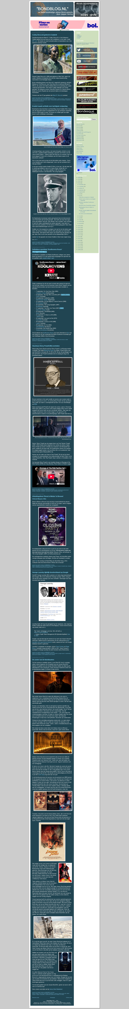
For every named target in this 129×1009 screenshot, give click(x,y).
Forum (38, 296)
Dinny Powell (49, 489)
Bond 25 (78, 129)
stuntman (48, 491)
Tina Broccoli (34, 100)
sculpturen (68, 99)
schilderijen (46, 244)
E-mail (78, 38)
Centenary (78, 130)
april (80, 217)
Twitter (78, 34)
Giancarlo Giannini (36, 99)
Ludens (38, 323)
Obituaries (38, 491)
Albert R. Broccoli (57, 95)
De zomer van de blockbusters (43, 659)
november (81, 186)
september (81, 190)
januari (80, 223)
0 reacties (52, 97)
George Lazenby (49, 653)
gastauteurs (79, 138)
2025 (79, 179)
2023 (79, 182)
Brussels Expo (64, 566)
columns (56, 993)
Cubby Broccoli (68, 98)
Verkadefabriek (40, 326)
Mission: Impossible (40, 994)
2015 (79, 238)
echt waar (41, 774)
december (81, 184)
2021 (79, 227)
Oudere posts (69, 997)
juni (80, 195)
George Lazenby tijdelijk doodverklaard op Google (50, 572)
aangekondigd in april (48, 258)
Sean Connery (60, 646)
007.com (34, 41)
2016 (79, 236)
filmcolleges (53, 339)
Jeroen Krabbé (49, 243)
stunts (52, 491)
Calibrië (55, 98)
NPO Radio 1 (40, 244)
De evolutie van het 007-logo (82, 132)
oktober (81, 188)
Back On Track (79, 124)
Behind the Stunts (49, 350)
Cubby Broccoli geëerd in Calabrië (44, 35)
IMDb (35, 404)
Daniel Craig (79, 152)
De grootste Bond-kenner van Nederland (85, 43)
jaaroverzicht (79, 140)
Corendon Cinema (41, 293)
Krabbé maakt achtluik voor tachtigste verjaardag (50, 106)
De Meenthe (39, 306)
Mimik (37, 313)
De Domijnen (39, 303)
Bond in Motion (48, 566)
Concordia (39, 320)
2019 (79, 231)
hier (37, 237)
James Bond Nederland (55, 989)
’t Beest (38, 316)
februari (81, 221)
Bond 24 (78, 127)
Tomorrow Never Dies (58, 491)
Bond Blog (45, 98)
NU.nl (36, 239)
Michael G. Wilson (46, 99)
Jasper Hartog (41, 97)
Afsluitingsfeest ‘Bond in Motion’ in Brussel (47, 496)
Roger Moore (79, 148)
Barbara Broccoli (38, 98)
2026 (79, 177)
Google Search (61, 653)
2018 (79, 233)
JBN (65, 993)
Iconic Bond (79, 133)
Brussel (59, 566)
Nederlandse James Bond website (58, 99)
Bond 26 (41, 993)
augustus (81, 191)
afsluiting (37, 566)
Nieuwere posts (35, 997)
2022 (79, 225)
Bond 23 (78, 125)
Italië (41, 99)
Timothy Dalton (79, 149)
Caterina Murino (60, 98)
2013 (79, 242)
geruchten (55, 653)
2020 (79, 229)
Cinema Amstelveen (41, 330)
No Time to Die (79, 135)
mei (80, 216)
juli (80, 193)
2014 (79, 240)
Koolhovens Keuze (48, 332)
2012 (79, 244)
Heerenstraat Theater (42, 299)
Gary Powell (54, 489)
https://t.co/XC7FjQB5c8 (41, 632)
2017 (79, 234)
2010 (79, 247)
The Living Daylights (53, 244)
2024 (79, 181)
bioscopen (37, 339)
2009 (79, 249)
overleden (43, 491)
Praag (51, 567)
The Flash (62, 994)
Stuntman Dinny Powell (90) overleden (46, 346)
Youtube (79, 37)
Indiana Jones (61, 993)
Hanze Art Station (41, 310)
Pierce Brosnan (79, 151)
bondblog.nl (50, 98)
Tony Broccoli (41, 100)
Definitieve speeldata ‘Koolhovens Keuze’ (47, 249)
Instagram (79, 36)
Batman (37, 993)
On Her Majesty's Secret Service (48, 654)
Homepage (52, 997)
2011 (79, 245)
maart (80, 219)
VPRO (59, 244)
